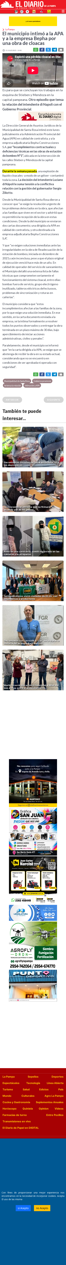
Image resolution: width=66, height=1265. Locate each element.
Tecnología (33, 1083)
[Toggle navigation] (63, 10)
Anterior (12, 399)
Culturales (27, 1095)
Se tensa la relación (12, 385)
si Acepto (23, 1208)
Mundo (7, 1095)
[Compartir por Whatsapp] (35, 50)
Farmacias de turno (15, 1115)
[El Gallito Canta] (16, 11)
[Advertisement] (33, 725)
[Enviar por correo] (61, 50)
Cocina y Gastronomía (16, 1102)
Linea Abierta (55, 1083)
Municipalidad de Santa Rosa (17, 381)
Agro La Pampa (54, 1095)
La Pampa (9, 1076)
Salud (26, 1089)
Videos (59, 1108)
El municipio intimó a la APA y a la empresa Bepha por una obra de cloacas (32, 38)
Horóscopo (9, 1108)
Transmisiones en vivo (17, 1121)
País (60, 1089)
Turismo (8, 1089)
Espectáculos (11, 1083)
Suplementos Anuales (49, 1102)
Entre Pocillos (54, 1115)
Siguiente (53, 399)
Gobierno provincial (42, 381)
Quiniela (28, 1108)
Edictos (44, 1089)
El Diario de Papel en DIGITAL (21, 1127)
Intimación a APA (32, 385)
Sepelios (33, 1076)
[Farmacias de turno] (27, 11)
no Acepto (42, 1208)
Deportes (57, 1076)
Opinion (44, 1108)
